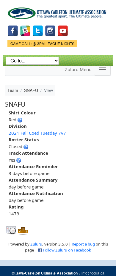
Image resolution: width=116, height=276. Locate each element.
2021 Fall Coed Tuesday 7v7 (37, 133)
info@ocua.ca (92, 272)
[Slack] (25, 30)
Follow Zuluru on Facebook (67, 250)
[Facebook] (12, 30)
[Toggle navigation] (102, 70)
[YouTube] (62, 30)
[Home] (58, 11)
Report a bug (83, 244)
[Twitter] (37, 30)
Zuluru (36, 244)
